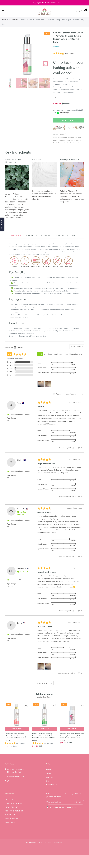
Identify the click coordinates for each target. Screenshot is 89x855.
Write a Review (77, 346)
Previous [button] (8, 55)
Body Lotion (62, 137)
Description (16, 236)
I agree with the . (63, 807)
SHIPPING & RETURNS (14, 811)
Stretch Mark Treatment (73, 143)
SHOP (48, 773)
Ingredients (47, 236)
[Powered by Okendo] (14, 347)
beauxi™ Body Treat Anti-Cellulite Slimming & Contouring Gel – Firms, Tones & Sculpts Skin (72, 736)
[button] (63, 53)
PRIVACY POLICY (11, 807)
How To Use (31, 236)
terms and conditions (70, 807)
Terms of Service (11, 818)
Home (4, 20)
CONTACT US (51, 785)
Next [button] (83, 724)
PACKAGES (50, 777)
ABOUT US (9, 799)
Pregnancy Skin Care (66, 140)
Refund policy (10, 822)
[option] (27, 54)
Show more (43, 683)
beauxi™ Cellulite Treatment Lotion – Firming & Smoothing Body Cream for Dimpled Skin (15, 736)
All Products (13, 20)
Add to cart (17, 729)
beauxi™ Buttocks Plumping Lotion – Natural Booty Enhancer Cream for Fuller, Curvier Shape (44, 736)
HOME (48, 769)
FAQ (48, 781)
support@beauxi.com (15, 776)
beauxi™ (63, 134)
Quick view (26, 705)
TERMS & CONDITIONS (14, 803)
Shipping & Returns (65, 236)
